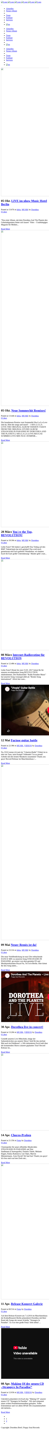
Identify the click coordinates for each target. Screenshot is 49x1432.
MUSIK (25, 210)
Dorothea (35, 210)
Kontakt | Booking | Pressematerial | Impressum (19, 1430)
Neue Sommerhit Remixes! (28, 410)
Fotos (19, 1140)
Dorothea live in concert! (27, 1027)
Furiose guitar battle (24, 740)
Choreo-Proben (21, 1135)
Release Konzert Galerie (27, 1303)
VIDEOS (28, 746)
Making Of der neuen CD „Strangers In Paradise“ (22, 1385)
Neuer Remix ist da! (24, 944)
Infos (19, 210)
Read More (5, 229)
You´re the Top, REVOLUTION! (16, 533)
